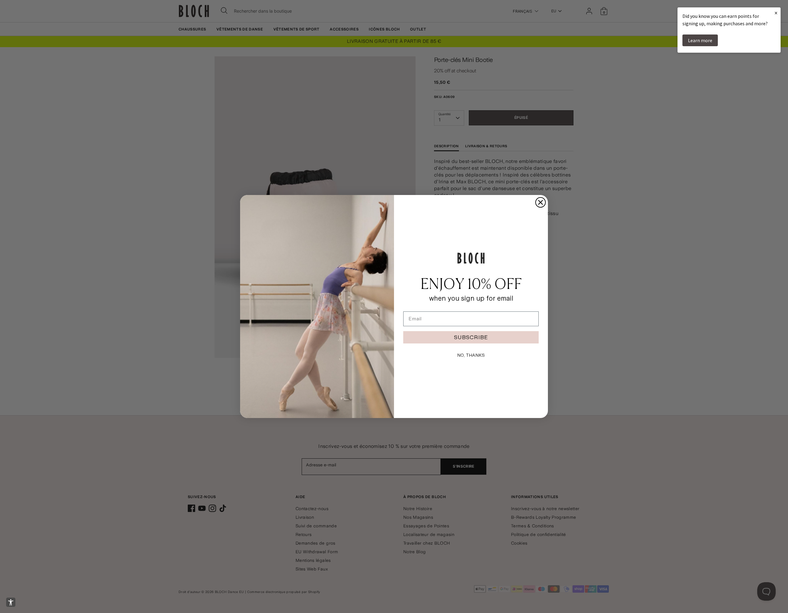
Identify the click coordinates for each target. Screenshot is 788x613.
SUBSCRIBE (471, 337)
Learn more (700, 40)
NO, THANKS (471, 355)
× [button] (776, 13)
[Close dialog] (540, 202)
